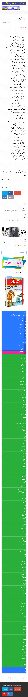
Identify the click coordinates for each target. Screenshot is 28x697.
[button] (5, 193)
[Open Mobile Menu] (25, 5)
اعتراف (25, 239)
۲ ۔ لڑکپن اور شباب (23, 217)
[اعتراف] (14, 232)
